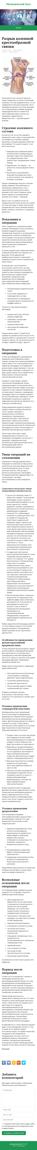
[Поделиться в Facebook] (4, 1063)
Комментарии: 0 (13, 52)
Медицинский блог (18, 4)
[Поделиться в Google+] (19, 1063)
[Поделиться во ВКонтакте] (9, 1063)
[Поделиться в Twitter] (24, 1063)
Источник (5, 1049)
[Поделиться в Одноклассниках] (14, 1063)
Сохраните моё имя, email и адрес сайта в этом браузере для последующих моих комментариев (18, 1126)
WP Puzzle (21, 1146)
